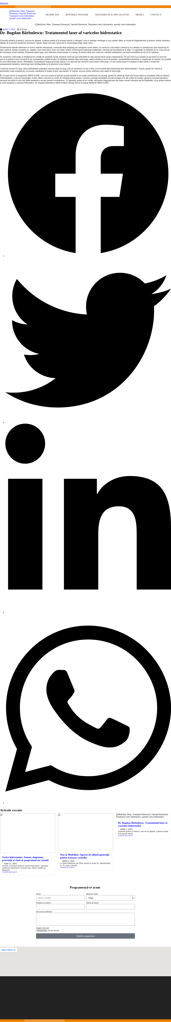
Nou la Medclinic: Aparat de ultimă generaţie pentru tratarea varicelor (84, 856)
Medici (140, 15)
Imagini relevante (42, 928)
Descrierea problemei (44, 912)
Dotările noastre (77, 15)
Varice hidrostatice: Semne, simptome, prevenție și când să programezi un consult (25, 859)
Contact (156, 15)
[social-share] (88, 256)
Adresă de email (92, 903)
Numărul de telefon (43, 903)
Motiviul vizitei (92, 894)
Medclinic (4, 3)
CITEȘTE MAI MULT (9, 872)
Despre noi (52, 15)
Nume (38, 894)
